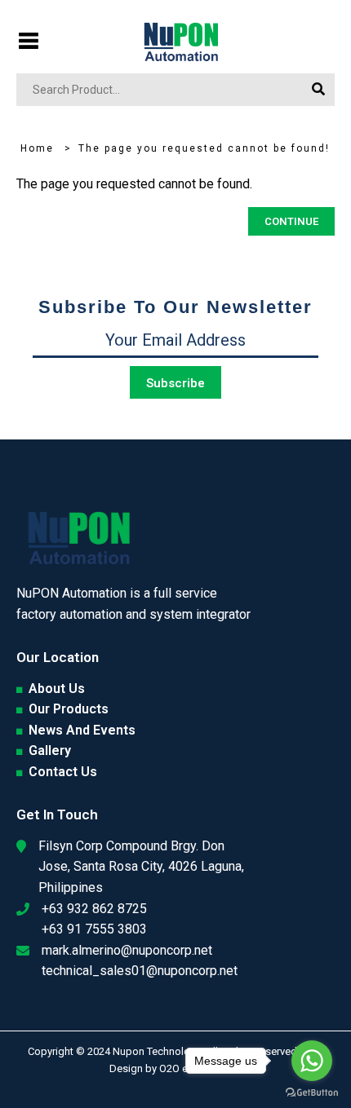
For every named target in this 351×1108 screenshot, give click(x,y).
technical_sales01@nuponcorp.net (140, 970)
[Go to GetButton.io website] (312, 1092)
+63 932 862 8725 (94, 908)
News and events (82, 730)
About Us (57, 688)
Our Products (69, 709)
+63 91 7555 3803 (94, 929)
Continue (291, 221)
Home (37, 148)
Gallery (50, 750)
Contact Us (63, 771)
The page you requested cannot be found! (204, 148)
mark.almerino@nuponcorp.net (127, 950)
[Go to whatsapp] (311, 1060)
